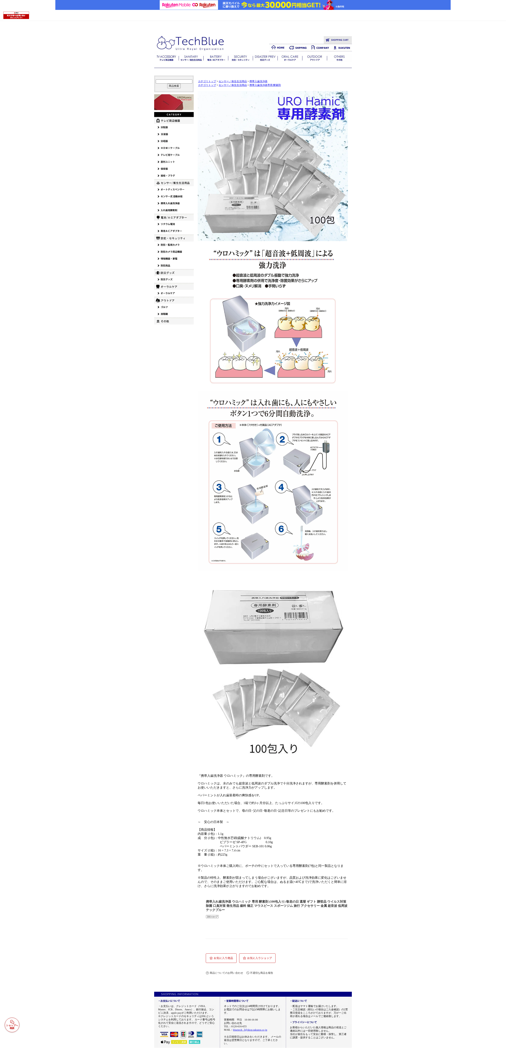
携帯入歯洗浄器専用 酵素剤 (265, 85)
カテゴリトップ (207, 81)
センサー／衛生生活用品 (233, 81)
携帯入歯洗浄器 (258, 81)
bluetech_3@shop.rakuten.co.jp (250, 1029)
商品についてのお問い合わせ (226, 972)
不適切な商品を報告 (261, 972)
